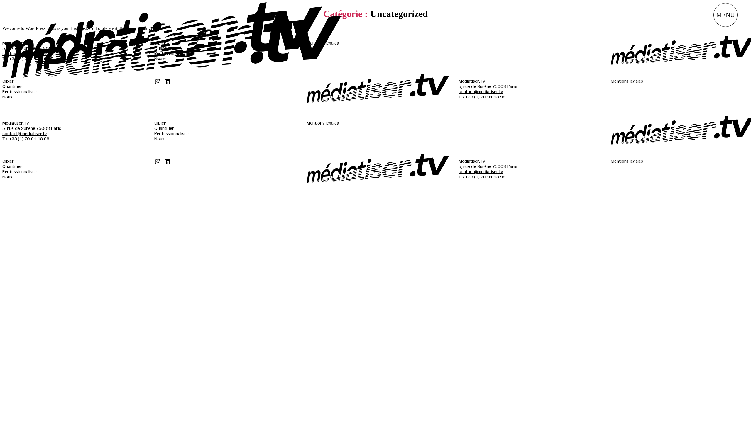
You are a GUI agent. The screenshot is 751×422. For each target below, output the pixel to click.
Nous (7, 96)
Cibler (8, 81)
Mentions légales (627, 81)
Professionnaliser (19, 91)
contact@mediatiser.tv (481, 91)
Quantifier (12, 86)
